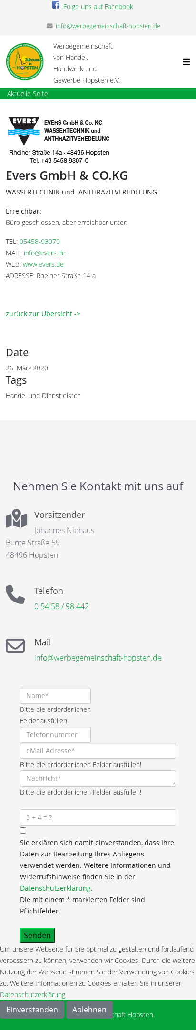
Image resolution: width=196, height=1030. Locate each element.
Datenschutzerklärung (32, 994)
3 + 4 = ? (33, 803)
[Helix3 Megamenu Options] (184, 61)
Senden (37, 935)
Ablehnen (89, 1009)
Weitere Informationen (80, 1024)
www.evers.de (43, 264)
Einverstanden (32, 1009)
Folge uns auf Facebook (96, 6)
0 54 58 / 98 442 (61, 606)
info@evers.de (45, 252)
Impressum (132, 1024)
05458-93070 (40, 241)
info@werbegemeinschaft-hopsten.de (108, 26)
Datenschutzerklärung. (56, 888)
